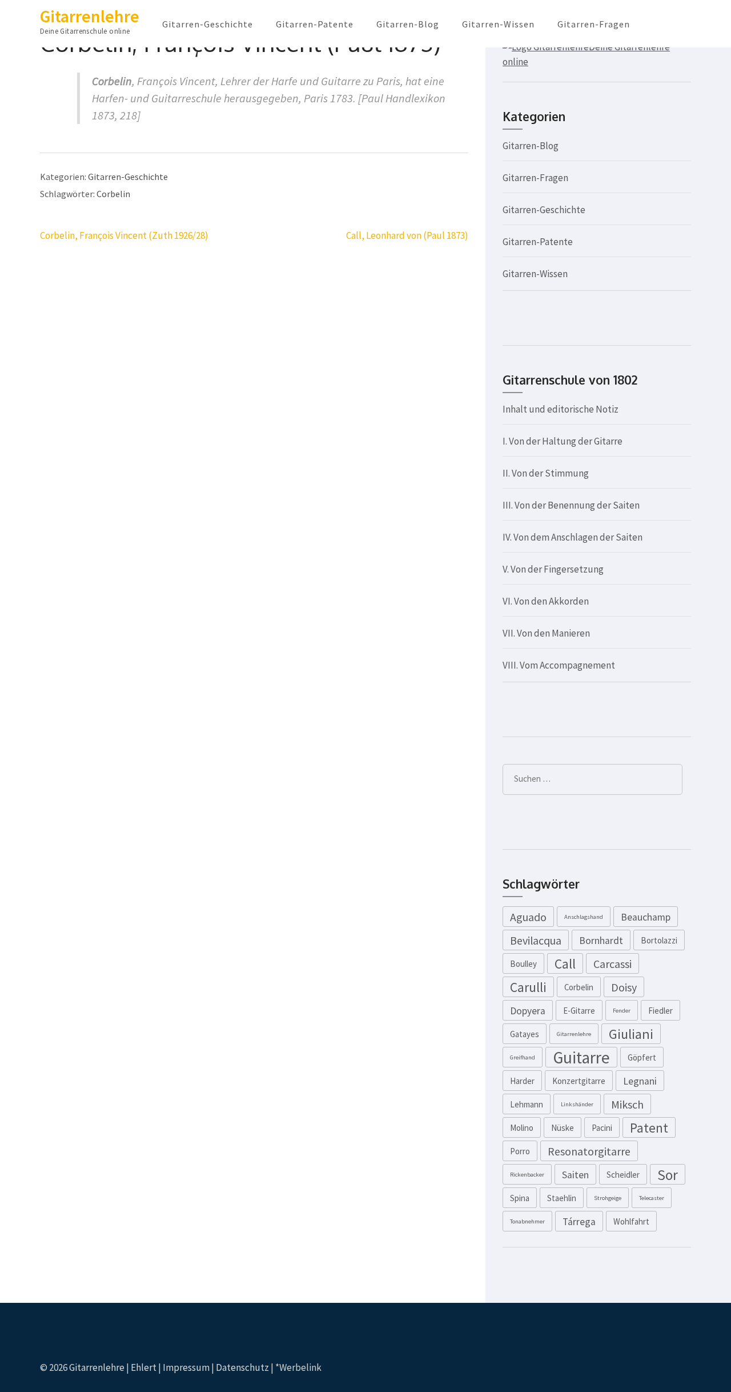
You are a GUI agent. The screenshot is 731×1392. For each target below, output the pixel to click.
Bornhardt (601, 940)
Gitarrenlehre (89, 16)
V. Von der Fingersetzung (553, 569)
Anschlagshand (583, 917)
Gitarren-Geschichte (207, 24)
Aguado (528, 917)
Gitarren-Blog (407, 24)
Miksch (627, 1104)
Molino (521, 1127)
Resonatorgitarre (589, 1151)
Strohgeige (607, 1198)
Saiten (575, 1175)
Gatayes (524, 1034)
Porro (520, 1151)
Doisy (624, 987)
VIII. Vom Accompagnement (559, 665)
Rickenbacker (527, 1174)
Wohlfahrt (631, 1221)
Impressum (186, 1367)
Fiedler (660, 1010)
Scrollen (654, 1368)
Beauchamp (645, 917)
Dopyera (527, 1011)
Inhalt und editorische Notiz (560, 409)
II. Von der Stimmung (546, 473)
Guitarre (581, 1057)
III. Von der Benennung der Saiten (571, 505)
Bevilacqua (535, 940)
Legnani (640, 1081)
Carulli (528, 987)
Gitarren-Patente (315, 24)
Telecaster (651, 1198)
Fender (621, 1010)
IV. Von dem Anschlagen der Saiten (572, 537)
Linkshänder (577, 1104)
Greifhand (522, 1057)
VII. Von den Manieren (546, 633)
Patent (649, 1127)
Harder (522, 1080)
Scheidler (623, 1174)
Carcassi (612, 964)
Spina (519, 1198)
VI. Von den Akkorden (546, 601)
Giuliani (631, 1034)
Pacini (602, 1127)
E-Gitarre (579, 1010)
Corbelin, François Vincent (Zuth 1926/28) (124, 235)
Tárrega (579, 1221)
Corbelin (113, 193)
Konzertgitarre (578, 1080)
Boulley (523, 963)
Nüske (562, 1127)
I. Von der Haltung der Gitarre (562, 441)
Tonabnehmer (527, 1221)
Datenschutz (242, 1367)
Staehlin (561, 1198)
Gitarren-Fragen (593, 24)
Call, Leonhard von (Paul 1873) (407, 235)
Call (565, 963)
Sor (667, 1175)
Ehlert (143, 1367)
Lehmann (526, 1104)
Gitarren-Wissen (498, 24)
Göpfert (642, 1057)
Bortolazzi (659, 940)
